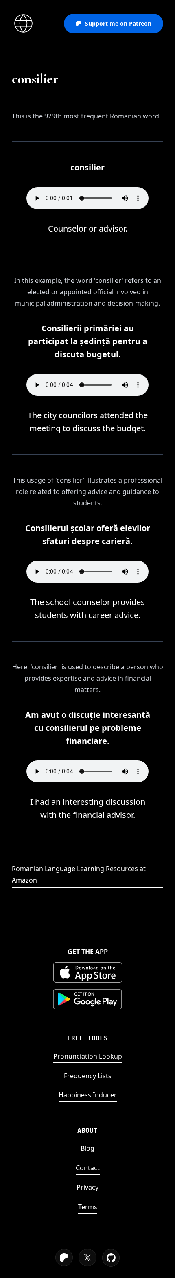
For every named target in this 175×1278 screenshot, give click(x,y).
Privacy (87, 1187)
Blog (87, 1148)
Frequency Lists (88, 1075)
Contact (88, 1167)
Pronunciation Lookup (87, 1056)
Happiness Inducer (88, 1094)
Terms (87, 1206)
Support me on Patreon (118, 23)
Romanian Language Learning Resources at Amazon (79, 874)
